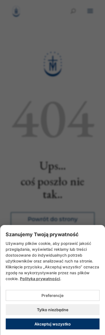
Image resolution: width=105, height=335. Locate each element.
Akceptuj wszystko (52, 324)
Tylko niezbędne (52, 309)
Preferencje (52, 295)
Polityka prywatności (40, 278)
